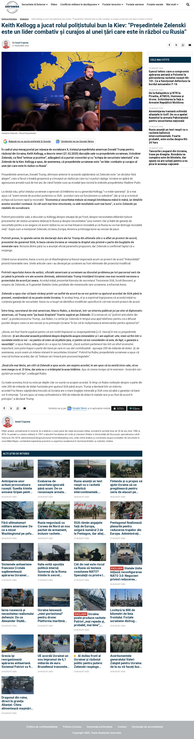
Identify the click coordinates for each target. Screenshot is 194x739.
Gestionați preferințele (99, 726)
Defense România (9, 19)
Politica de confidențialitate (42, 726)
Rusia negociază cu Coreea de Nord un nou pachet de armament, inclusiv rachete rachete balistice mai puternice (54, 528)
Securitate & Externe (33, 4)
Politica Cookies (72, 726)
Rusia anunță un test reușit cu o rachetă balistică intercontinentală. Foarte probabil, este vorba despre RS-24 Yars (88, 486)
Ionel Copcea (21, 43)
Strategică (24, 19)
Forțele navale (155, 4)
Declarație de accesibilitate (147, 726)
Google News (79, 408)
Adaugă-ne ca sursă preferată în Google (29, 141)
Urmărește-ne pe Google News (77, 141)
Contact (122, 726)
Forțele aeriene (135, 4)
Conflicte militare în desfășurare (78, 4)
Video (54, 4)
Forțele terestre (111, 4)
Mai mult (171, 4)
